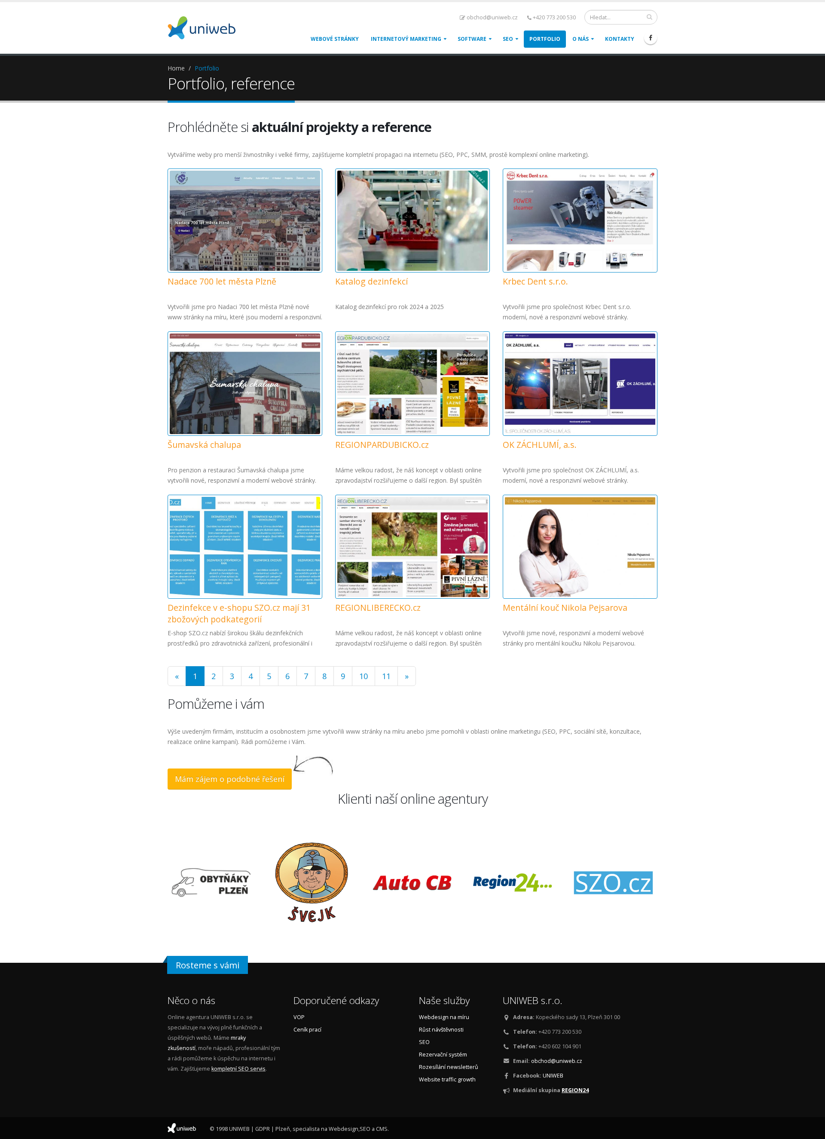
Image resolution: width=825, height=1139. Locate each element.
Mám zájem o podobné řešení (229, 779)
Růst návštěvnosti (441, 1029)
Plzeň (282, 1129)
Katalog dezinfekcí (371, 281)
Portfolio (544, 39)
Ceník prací (307, 1029)
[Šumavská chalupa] (245, 384)
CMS (382, 1129)
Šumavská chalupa (204, 444)
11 (386, 676)
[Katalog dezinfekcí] (412, 221)
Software (472, 39)
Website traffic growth (447, 1079)
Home (176, 68)
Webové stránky (335, 39)
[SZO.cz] (613, 882)
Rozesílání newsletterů (448, 1067)
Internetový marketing (406, 39)
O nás (580, 39)
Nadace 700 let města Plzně (222, 281)
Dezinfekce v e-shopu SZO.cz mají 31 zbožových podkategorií (239, 613)
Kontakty (619, 39)
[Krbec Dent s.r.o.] (580, 221)
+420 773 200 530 (554, 17)
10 (363, 676)
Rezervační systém (443, 1054)
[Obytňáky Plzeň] (211, 882)
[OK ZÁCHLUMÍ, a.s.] (580, 384)
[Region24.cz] (513, 882)
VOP (299, 1017)
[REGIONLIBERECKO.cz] (412, 547)
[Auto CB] (412, 882)
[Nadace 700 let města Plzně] (245, 221)
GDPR (262, 1129)
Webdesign (343, 1129)
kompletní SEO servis (238, 1068)
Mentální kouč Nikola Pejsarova (565, 607)
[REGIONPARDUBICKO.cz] (412, 384)
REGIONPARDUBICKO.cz (382, 444)
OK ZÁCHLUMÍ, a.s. (540, 444)
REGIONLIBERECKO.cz (378, 607)
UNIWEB (553, 1075)
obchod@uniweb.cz (492, 17)
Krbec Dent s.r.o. (535, 281)
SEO (508, 39)
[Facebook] (650, 37)
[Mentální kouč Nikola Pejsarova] (580, 547)
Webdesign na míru (444, 1017)
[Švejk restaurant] (312, 882)
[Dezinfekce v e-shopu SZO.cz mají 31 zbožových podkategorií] (245, 547)
